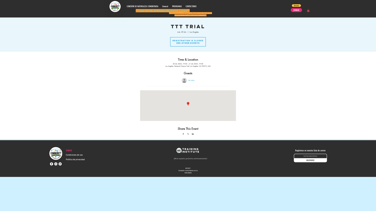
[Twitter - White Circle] (60, 163)
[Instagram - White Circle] (55, 163)
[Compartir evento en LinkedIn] (193, 134)
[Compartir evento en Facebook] (183, 134)
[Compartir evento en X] (188, 134)
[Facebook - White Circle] (51, 163)
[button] (296, 5)
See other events (188, 43)
